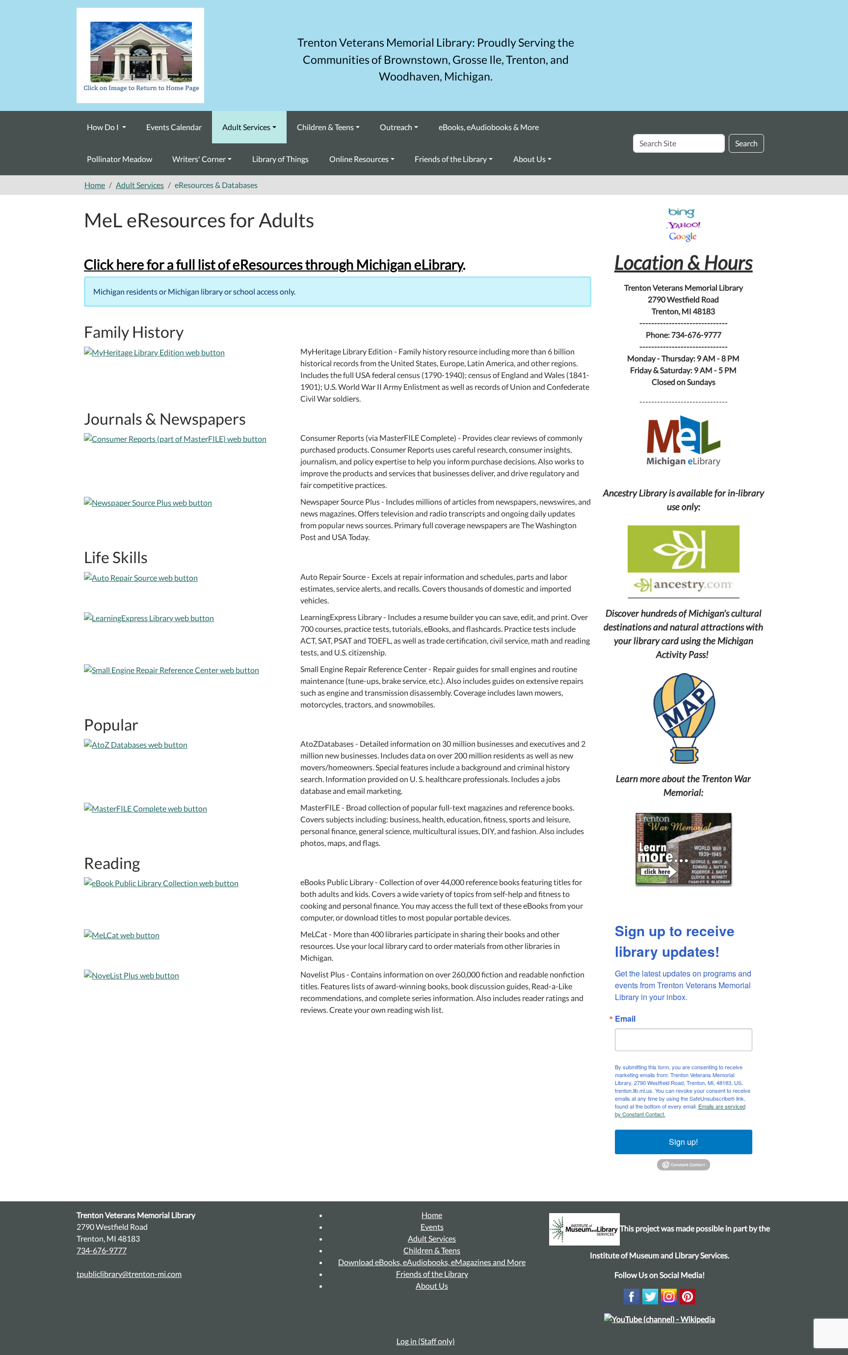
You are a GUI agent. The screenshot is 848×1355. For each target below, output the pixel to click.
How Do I (103, 127)
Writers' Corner (199, 158)
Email (625, 1019)
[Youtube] (659, 1318)
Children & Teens (325, 127)
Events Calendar (174, 127)
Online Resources (359, 158)
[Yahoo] (684, 224)
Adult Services (246, 127)
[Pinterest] (687, 1295)
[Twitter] (650, 1295)
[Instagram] (669, 1295)
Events (432, 1226)
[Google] (683, 236)
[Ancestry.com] (684, 561)
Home (94, 185)
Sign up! (683, 1141)
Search (746, 143)
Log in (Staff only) (426, 1341)
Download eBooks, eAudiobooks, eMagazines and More (432, 1262)
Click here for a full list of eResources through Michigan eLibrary (273, 264)
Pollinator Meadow (119, 158)
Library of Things (280, 158)
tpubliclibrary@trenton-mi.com (129, 1273)
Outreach (396, 127)
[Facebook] (631, 1295)
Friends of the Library (451, 158)
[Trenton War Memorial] (684, 848)
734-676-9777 (102, 1250)
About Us (529, 158)
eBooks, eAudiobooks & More (489, 127)
